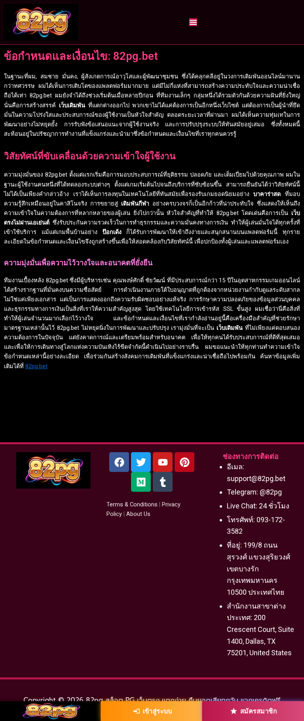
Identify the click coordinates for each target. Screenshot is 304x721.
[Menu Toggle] (193, 22)
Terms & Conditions (132, 504)
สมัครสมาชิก (258, 711)
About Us (138, 513)
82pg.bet (36, 366)
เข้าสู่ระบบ (156, 711)
